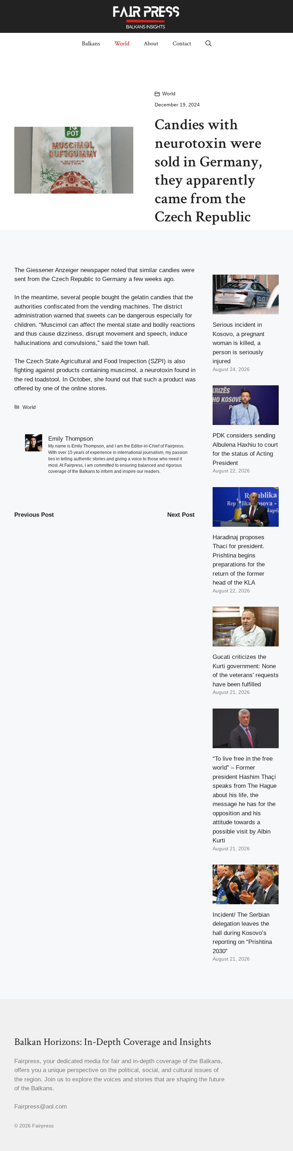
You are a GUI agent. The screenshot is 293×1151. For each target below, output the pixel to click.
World (121, 43)
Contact (182, 43)
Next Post (181, 514)
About (151, 43)
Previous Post (34, 514)
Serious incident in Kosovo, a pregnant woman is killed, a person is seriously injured (238, 343)
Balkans (91, 43)
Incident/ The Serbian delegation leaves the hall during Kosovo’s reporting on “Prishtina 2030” (242, 933)
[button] (208, 43)
